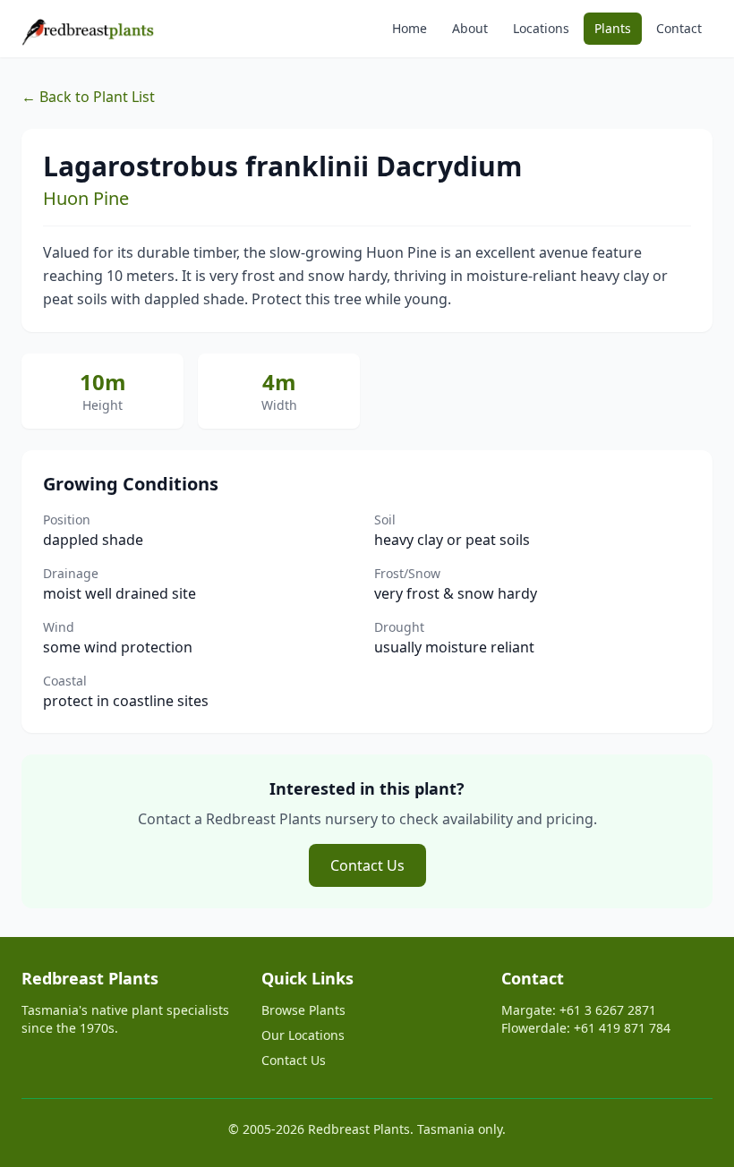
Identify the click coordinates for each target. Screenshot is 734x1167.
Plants (612, 28)
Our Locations (303, 1034)
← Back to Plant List (88, 96)
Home (409, 28)
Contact (679, 28)
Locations (541, 28)
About (470, 28)
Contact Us (367, 865)
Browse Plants (303, 1009)
